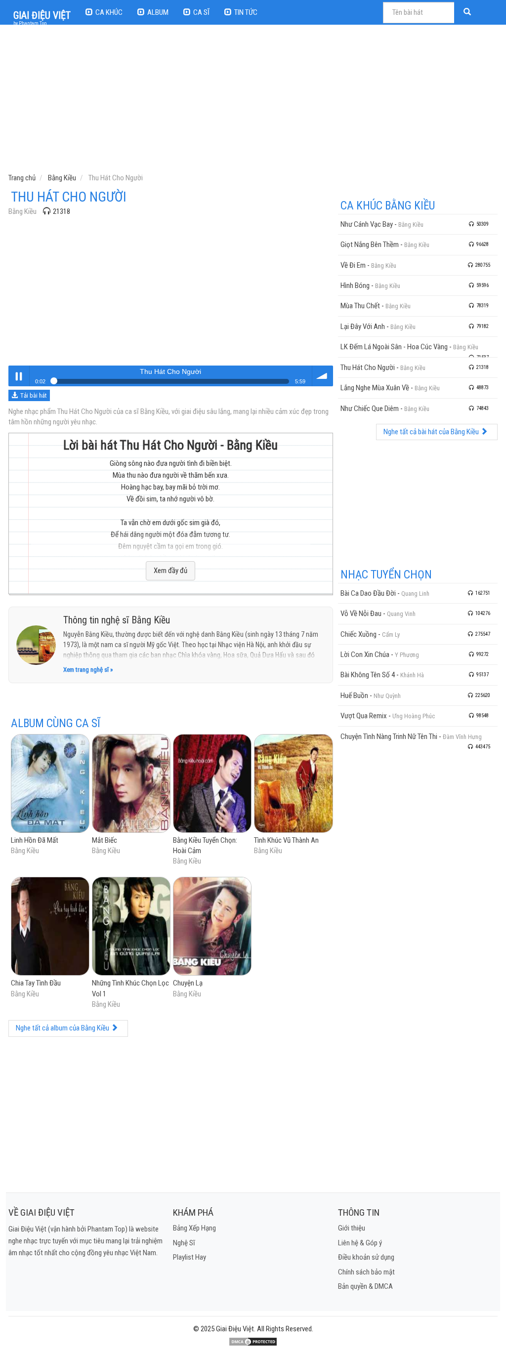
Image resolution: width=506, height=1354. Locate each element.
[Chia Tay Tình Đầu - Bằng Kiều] (50, 927)
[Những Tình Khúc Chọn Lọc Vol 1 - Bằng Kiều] (131, 927)
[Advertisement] (254, 101)
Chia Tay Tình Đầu (36, 983)
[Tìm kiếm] (468, 12)
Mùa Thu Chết (360, 305)
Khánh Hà (412, 675)
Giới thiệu (351, 1228)
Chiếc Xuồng (358, 634)
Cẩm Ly (391, 634)
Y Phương (407, 654)
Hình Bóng (355, 285)
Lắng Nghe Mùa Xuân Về (374, 387)
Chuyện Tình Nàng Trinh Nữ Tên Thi (388, 736)
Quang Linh (415, 593)
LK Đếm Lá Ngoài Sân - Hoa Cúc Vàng (394, 346)
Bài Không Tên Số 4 (367, 674)
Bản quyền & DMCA (365, 1286)
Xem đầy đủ (170, 570)
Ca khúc (109, 12)
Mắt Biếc (104, 840)
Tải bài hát (33, 395)
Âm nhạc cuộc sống (322, 376)
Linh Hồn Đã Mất (34, 840)
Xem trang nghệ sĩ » (88, 669)
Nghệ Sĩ (184, 1242)
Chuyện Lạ (188, 983)
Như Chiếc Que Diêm (369, 408)
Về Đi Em (353, 265)
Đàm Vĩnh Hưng (462, 736)
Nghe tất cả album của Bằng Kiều (63, 1028)
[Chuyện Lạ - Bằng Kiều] (212, 927)
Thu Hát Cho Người (367, 367)
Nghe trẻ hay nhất (18, 376)
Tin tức (245, 12)
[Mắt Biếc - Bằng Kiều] (131, 784)
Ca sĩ (201, 12)
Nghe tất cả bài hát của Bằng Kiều (431, 431)
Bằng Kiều (22, 211)
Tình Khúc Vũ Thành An (286, 840)
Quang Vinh (401, 613)
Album (158, 12)
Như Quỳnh (387, 695)
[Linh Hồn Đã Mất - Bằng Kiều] (50, 784)
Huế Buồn (354, 695)
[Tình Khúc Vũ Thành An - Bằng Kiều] (293, 784)
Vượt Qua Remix (363, 715)
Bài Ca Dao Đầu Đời (368, 593)
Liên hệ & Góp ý (360, 1242)
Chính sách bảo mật (366, 1272)
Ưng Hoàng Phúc (413, 716)
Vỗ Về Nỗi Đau (360, 613)
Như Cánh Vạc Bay (366, 224)
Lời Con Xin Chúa (364, 654)
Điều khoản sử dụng (366, 1257)
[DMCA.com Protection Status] (253, 1341)
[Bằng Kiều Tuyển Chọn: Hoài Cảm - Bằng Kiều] (212, 784)
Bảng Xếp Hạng (194, 1228)
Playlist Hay (189, 1257)
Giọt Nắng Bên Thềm (369, 244)
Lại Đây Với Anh (362, 326)
